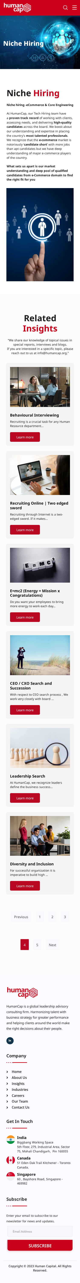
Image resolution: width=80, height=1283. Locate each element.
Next (52, 944)
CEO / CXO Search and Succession (31, 685)
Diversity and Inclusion (32, 864)
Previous (21, 916)
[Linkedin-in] (10, 1040)
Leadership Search (27, 776)
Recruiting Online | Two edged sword (39, 505)
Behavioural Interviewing (34, 415)
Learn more (24, 437)
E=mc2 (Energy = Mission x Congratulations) (35, 592)
